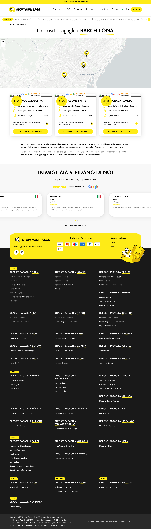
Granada (82, 409)
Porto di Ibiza (104, 413)
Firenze (34, 19)
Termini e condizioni (118, 238)
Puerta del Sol (15, 389)
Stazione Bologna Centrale (109, 318)
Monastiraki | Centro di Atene (21, 487)
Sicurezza (78, 9)
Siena (130, 19)
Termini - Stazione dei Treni (20, 277)
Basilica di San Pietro (17, 285)
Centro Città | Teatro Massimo (110, 338)
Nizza (125, 441)
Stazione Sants (75, 100)
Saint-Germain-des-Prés (18, 458)
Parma (138, 19)
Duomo (57, 289)
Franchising (103, 9)
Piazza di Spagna (16, 293)
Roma (17, 19)
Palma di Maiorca (65, 424)
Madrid (36, 376)
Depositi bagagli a (20, 272)
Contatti (115, 9)
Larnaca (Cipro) (15, 507)
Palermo (93, 19)
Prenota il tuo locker (31, 131)
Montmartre (14, 454)
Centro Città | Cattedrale (64, 413)
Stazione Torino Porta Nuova (65, 338)
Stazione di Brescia (106, 363)
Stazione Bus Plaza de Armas (110, 389)
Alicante (37, 421)
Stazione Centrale (61, 277)
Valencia (127, 396)
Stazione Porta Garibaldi (64, 285)
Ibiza (124, 409)
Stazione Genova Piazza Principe (22, 351)
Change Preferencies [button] (96, 521)
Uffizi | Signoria (105, 281)
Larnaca (37, 502)
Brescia (126, 358)
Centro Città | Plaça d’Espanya (66, 429)
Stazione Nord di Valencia (109, 401)
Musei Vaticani (15, 289)
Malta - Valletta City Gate (109, 487)
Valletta (127, 482)
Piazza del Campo (16, 363)
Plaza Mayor (14, 385)
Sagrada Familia (120, 100)
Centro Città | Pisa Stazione (20, 322)
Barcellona (7, 19)
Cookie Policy (124, 521)
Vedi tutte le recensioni (74, 225)
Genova (103, 19)
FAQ (69, 9)
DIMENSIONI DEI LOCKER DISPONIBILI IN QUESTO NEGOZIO (26, 123)
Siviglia (126, 376)
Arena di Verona (105, 351)
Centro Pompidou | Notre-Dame (22, 466)
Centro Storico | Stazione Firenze (111, 285)
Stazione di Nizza (105, 446)
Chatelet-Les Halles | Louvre (20, 470)
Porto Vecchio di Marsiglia (64, 446)
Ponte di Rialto (105, 297)
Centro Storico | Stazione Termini (22, 297)
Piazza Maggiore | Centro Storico (111, 322)
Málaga (36, 409)
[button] (125, 9)
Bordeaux (83, 454)
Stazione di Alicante (17, 426)
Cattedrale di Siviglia (107, 385)
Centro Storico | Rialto (107, 305)
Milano (25, 19)
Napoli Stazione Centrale (64, 318)
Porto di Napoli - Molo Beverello (67, 322)
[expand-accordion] (48, 272)
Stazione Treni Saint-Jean (64, 458)
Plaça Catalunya (31, 100)
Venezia (43, 19)
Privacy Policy (111, 521)
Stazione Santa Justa (107, 381)
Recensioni (90, 9)
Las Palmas (128, 421)
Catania (112, 19)
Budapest (82, 482)
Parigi (35, 441)
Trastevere (14, 301)
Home (12, 24)
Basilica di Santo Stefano (64, 487)
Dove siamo (58, 9)
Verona (121, 19)
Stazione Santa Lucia (107, 301)
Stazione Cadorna (61, 281)
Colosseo (13, 281)
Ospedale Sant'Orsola (107, 326)
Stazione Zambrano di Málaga (21, 413)
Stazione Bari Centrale (18, 338)
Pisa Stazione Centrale (18, 318)
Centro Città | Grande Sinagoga (66, 491)
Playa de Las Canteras (107, 426)
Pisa (51, 19)
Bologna (68, 19)
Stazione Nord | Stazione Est (20, 446)
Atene (35, 482)
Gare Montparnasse (17, 450)
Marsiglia (82, 441)
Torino (84, 19)
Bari (77, 19)
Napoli (59, 19)
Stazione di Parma (61, 363)
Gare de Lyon (15, 462)
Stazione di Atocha (17, 381)
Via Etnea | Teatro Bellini (64, 351)
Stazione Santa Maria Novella (110, 277)
